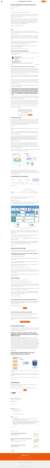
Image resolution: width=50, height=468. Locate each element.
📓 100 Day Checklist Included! (15, 446)
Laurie (13, 416)
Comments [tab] (12, 401)
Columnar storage (23, 241)
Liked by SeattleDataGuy (15, 409)
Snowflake (25, 238)
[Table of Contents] (0, 234)
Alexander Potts (14, 408)
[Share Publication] (40, 1)
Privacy (25, 462)
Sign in (48, 1)
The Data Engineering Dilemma (15, 434)
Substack (21, 466)
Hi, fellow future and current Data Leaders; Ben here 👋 (18, 440)
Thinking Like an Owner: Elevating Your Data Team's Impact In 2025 (21, 439)
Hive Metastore (28, 230)
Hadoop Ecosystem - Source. (25, 228)
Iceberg (21, 172)
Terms (27, 462)
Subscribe (43, 1)
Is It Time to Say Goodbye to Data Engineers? (19, 433)
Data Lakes (13, 200)
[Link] (9, 29)
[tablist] (14, 401)
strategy (37, 119)
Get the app (28, 464)
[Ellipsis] (38, 408)
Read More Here (13, 350)
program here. (24, 23)
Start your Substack (23, 464)
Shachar (15, 54)
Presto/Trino (21, 230)
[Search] (38, 1)
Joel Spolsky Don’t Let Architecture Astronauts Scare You (25, 94)
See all (12, 450)
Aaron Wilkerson (22, 101)
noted (26, 101)
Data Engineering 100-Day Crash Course (18, 445)
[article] (25, 434)
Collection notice (30, 462)
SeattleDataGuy (13, 355)
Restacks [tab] (16, 401)
